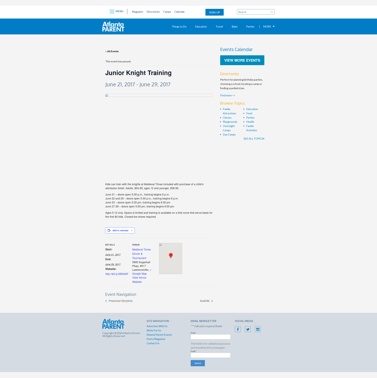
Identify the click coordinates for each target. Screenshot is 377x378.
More (267, 26)
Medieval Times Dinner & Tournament (141, 253)
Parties (250, 26)
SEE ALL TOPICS (253, 138)
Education (201, 26)
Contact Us (153, 343)
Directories (153, 11)
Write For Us (154, 330)
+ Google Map (141, 271)
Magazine (137, 11)
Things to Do (179, 26)
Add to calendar (121, 230)
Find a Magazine (156, 338)
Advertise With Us (157, 326)
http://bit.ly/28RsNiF (116, 274)
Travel (219, 26)
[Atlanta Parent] (113, 26)
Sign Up (214, 12)
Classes (227, 117)
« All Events (112, 51)
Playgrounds (230, 121)
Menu (119, 11)
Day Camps (229, 134)
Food (249, 113)
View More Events (242, 60)
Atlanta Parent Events (159, 334)
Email (193, 333)
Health (250, 121)
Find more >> (227, 95)
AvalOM (205, 301)
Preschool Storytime (120, 301)
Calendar (179, 11)
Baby (235, 26)
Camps (167, 11)
